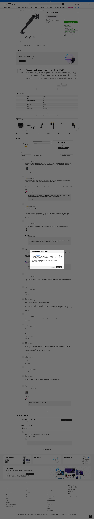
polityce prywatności (49, 263)
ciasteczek (38, 255)
